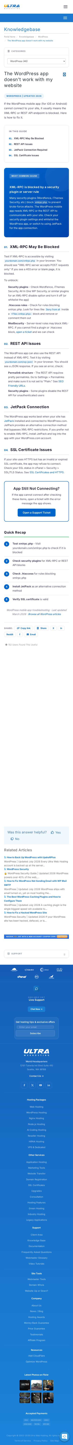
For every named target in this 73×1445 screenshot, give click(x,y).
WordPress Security (17, 869)
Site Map (54, 1440)
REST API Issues (23, 144)
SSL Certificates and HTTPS (47, 472)
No (16, 839)
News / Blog (36, 1311)
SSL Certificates (36, 1185)
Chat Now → (36, 1009)
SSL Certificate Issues (26, 155)
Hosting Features (36, 1202)
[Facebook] (24, 1085)
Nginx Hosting (36, 1118)
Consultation (36, 1196)
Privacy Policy (41, 1440)
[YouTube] (40, 1085)
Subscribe (35, 1033)
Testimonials (36, 1334)
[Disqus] (36, 689)
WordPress (43, 37)
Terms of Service (22, 1440)
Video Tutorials (36, 1263)
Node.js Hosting (36, 1124)
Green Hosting (36, 1208)
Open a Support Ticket (36, 512)
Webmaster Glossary (36, 1257)
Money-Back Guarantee (36, 1322)
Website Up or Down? (36, 1290)
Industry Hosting (36, 1214)
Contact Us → (36, 1076)
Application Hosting (36, 1162)
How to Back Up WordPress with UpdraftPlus (31, 857)
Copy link (25, 628)
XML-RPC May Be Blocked (29, 138)
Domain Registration (36, 1179)
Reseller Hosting (36, 1135)
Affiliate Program (36, 1340)
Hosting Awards (36, 1317)
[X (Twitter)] (32, 1085)
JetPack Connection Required (30, 149)
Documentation (36, 1246)
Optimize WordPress (36, 1361)
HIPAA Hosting (36, 1141)
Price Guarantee (36, 1328)
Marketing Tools (36, 1167)
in (61, 628)
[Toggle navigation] (65, 6)
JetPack (9, 421)
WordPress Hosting (36, 1112)
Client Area (36, 1234)
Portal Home (9, 37)
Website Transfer (36, 1173)
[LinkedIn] (48, 1085)
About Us (36, 1305)
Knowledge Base (36, 1240)
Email (33, 634)
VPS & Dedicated (36, 1147)
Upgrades (36, 1191)
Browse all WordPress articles (44, 614)
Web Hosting (36, 1106)
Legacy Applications (36, 1219)
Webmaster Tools (37, 1279)
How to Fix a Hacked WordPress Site (26, 912)
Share (43, 628)
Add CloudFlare (36, 1355)
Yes (57, 832)
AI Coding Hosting (36, 1129)
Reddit (9, 634)
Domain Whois (36, 1285)
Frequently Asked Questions (37, 1252)
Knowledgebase (26, 37)
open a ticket (24, 332)
